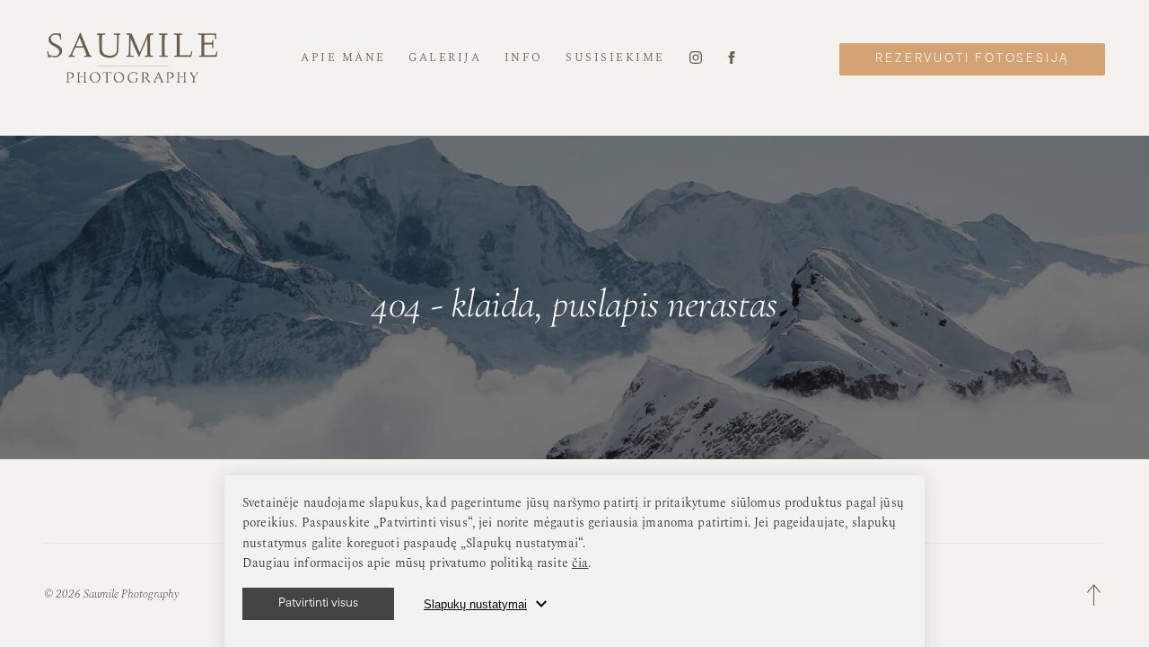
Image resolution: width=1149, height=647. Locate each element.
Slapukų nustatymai (475, 604)
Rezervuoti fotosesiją (972, 59)
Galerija (444, 58)
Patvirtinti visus (318, 603)
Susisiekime (615, 58)
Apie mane (343, 58)
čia (580, 563)
